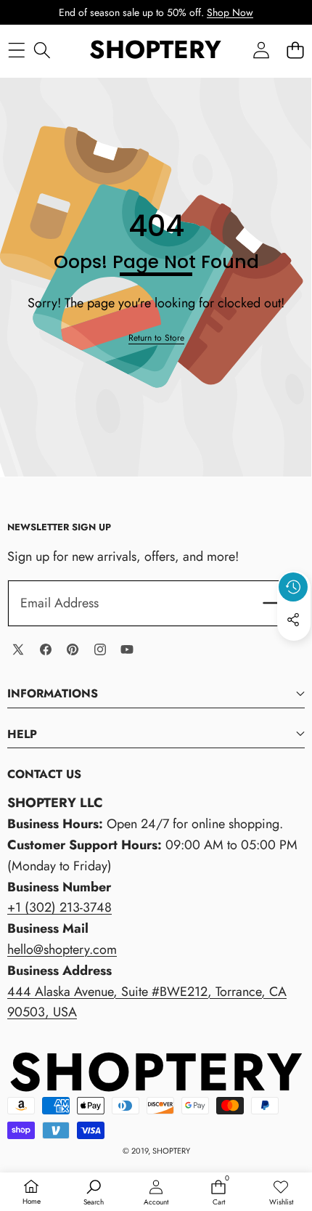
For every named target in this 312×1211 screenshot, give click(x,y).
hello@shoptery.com (62, 949)
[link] (156, 338)
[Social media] (293, 619)
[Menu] (16, 50)
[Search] (41, 50)
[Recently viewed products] (293, 587)
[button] (295, 50)
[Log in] (261, 50)
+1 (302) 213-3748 (59, 907)
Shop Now (230, 12)
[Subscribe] (274, 603)
